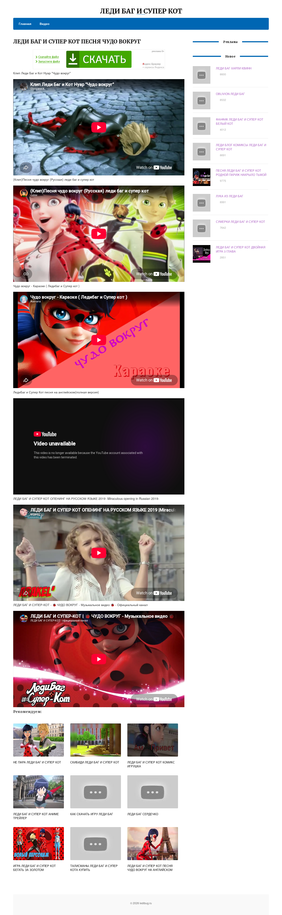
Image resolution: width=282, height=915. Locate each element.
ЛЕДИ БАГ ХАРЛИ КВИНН (233, 68)
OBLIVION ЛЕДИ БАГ (230, 94)
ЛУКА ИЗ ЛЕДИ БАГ (229, 196)
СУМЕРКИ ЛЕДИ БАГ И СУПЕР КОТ (240, 221)
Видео (45, 23)
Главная (25, 23)
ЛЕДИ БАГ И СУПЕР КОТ (141, 11)
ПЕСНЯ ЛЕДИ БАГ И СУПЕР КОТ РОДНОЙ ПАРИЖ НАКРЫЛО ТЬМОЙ (241, 172)
